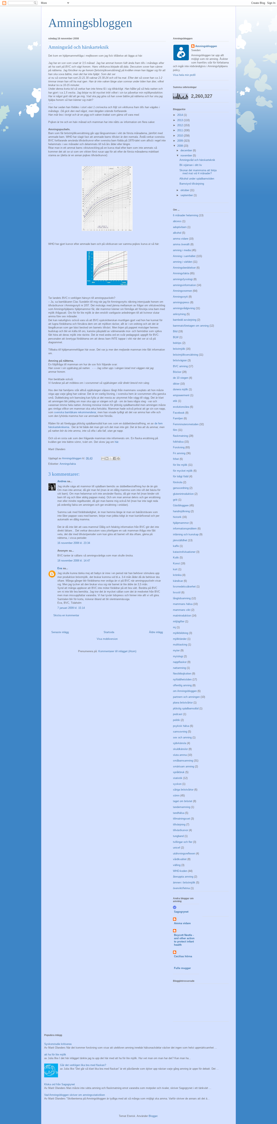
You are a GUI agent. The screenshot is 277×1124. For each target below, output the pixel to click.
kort (175, 569)
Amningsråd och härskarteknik (197, 159)
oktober (185, 190)
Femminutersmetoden (186, 424)
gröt (175, 499)
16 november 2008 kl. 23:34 (73, 542)
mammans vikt (181, 609)
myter (176, 650)
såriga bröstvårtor (183, 789)
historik (177, 516)
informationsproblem (185, 528)
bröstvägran (180, 360)
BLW (175, 337)
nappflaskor (180, 662)
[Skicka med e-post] (103, 458)
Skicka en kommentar (66, 615)
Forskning (179, 447)
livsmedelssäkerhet (184, 586)
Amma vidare (182, 923)
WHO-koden (180, 870)
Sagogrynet (181, 911)
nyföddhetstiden (182, 679)
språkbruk (179, 772)
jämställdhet (180, 540)
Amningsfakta (68, 463)
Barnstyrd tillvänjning (191, 183)
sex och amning (182, 737)
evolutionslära (181, 406)
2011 (180, 130)
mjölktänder (180, 638)
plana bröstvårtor (183, 702)
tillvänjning (179, 824)
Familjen (178, 418)
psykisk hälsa (181, 725)
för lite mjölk (180, 464)
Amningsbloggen (90, 23)
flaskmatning (180, 435)
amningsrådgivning (184, 308)
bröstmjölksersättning (185, 354)
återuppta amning (183, 876)
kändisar (178, 580)
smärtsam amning (183, 766)
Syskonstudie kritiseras (58, 1043)
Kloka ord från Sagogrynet (59, 1084)
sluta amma (180, 754)
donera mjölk (180, 389)
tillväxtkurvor (180, 830)
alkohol (177, 232)
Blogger (153, 1116)
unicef (176, 847)
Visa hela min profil (184, 74)
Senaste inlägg (60, 632)
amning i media (182, 250)
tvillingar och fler (182, 841)
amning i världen (182, 261)
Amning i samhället (184, 256)
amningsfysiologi (183, 279)
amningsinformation (184, 285)
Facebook (179, 412)
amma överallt (181, 244)
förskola (177, 482)
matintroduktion (182, 615)
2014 (180, 114)
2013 (180, 120)
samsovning (180, 731)
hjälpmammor (181, 522)
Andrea (61, 481)
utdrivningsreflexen (184, 853)
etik (175, 400)
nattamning (179, 667)
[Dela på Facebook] (115, 458)
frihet (176, 458)
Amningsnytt (180, 296)
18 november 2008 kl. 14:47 (73, 560)
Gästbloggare (181, 505)
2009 (180, 140)
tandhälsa (178, 812)
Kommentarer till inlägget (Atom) (117, 651)
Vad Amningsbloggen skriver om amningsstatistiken (74, 1094)
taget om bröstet (182, 801)
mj (174, 627)
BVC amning (180, 366)
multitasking (180, 644)
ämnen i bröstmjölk (184, 882)
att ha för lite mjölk (55, 1054)
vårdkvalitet (180, 859)
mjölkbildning (180, 633)
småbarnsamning (183, 760)
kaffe (176, 545)
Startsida (109, 632)
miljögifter (178, 621)
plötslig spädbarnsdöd (186, 708)
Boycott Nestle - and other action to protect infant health (184, 940)
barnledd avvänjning (184, 319)
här (116, 441)
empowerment (181, 395)
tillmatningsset (181, 818)
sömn (176, 795)
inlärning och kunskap (186, 534)
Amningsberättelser (184, 267)
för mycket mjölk (183, 470)
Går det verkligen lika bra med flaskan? (83, 1065)
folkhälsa (178, 441)
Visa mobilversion (107, 638)
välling (176, 865)
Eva (59, 568)
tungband (178, 836)
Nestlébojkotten (182, 673)
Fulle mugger (182, 968)
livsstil (176, 592)
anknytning (179, 314)
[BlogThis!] (107, 458)
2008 (180, 145)
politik (176, 720)
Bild (175, 331)
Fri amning (179, 453)
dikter (176, 383)
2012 (180, 125)
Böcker (177, 371)
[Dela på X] (111, 458)
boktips (177, 342)
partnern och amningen (186, 696)
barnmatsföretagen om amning (191, 325)
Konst (176, 563)
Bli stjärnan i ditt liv (190, 165)
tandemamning (181, 807)
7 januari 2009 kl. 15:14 (71, 607)
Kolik (176, 557)
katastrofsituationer (184, 551)
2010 (180, 135)
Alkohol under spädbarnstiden (196, 178)
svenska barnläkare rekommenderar (75, 412)
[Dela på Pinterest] (118, 458)
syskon (177, 783)
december (186, 150)
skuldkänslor (180, 749)
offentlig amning (182, 685)
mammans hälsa (182, 604)
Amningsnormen (182, 290)
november (186, 155)
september (187, 195)
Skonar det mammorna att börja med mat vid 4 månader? (198, 172)
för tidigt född (180, 476)
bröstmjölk (179, 348)
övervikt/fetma (181, 888)
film (175, 429)
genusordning (181, 487)
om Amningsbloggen (185, 691)
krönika (177, 575)
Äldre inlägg (156, 632)
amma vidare (180, 238)
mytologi (178, 656)
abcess (177, 221)
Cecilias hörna (183, 956)
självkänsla (179, 743)
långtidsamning (182, 598)
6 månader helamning (185, 215)
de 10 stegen (180, 377)
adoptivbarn (180, 227)
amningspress (181, 302)
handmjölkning (181, 511)
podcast (177, 714)
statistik (177, 778)
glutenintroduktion (183, 493)
